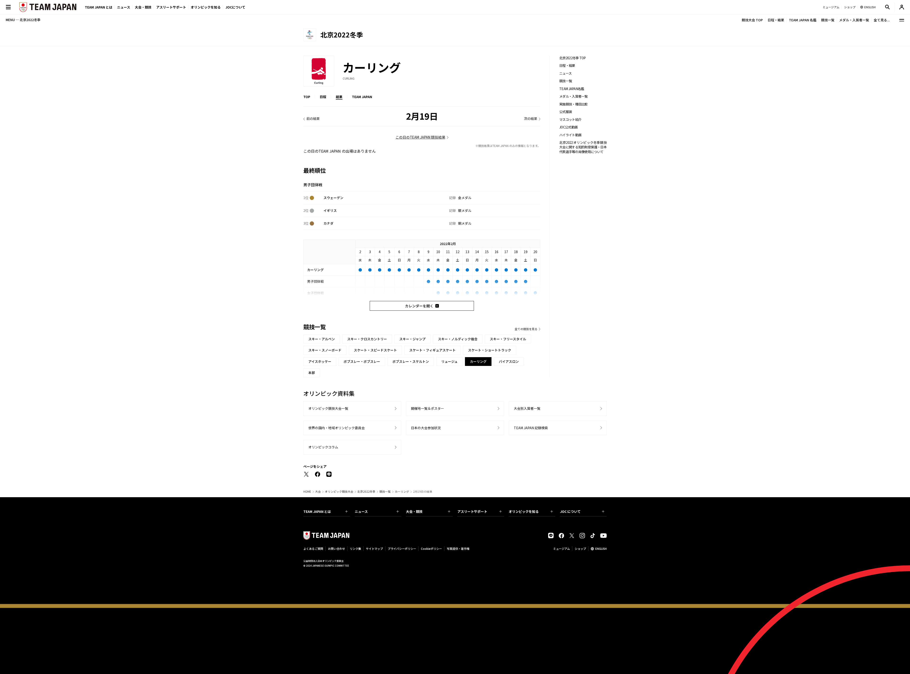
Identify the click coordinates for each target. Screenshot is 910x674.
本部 (311, 372)
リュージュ (449, 361)
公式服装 (565, 111)
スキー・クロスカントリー (367, 339)
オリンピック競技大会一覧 (328, 408)
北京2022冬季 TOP (572, 58)
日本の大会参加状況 (426, 427)
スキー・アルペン (321, 339)
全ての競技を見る (526, 329)
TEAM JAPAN (362, 96)
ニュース (123, 7)
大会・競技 (414, 511)
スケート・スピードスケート (375, 350)
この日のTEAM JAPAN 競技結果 (420, 137)
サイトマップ (374, 548)
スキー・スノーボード (324, 350)
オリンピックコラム (323, 447)
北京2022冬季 (366, 491)
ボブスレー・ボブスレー (362, 361)
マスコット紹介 (570, 119)
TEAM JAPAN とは (317, 511)
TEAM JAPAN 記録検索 (531, 427)
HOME (307, 491)
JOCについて (235, 7)
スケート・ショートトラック (489, 350)
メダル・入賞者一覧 (854, 20)
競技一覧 (827, 20)
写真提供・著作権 (458, 548)
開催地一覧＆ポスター (427, 408)
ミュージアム (561, 548)
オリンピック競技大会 (339, 491)
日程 (323, 96)
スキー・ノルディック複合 (458, 339)
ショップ (580, 548)
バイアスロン (509, 361)
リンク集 (355, 548)
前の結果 (313, 118)
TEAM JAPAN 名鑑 (802, 20)
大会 (318, 491)
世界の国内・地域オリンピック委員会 (336, 427)
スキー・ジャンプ (412, 339)
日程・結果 (776, 20)
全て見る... (882, 20)
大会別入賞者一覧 (527, 408)
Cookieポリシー (431, 548)
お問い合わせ (336, 548)
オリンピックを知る (206, 7)
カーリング (402, 491)
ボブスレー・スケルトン (410, 361)
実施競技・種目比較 (573, 104)
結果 (339, 96)
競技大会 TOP (752, 20)
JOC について (570, 511)
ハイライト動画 (570, 135)
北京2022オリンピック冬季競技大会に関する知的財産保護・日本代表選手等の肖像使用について (583, 147)
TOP (306, 96)
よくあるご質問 (313, 548)
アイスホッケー (319, 361)
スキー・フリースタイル (508, 339)
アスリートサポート (171, 7)
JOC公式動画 (568, 127)
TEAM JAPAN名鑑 (571, 89)
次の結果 (530, 118)
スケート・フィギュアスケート (432, 350)
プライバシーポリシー (402, 548)
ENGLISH (601, 548)
